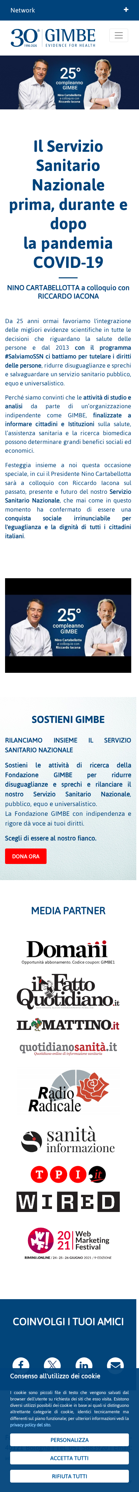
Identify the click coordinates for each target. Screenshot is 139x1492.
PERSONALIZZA (70, 1440)
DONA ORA (25, 856)
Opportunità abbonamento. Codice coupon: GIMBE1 (68, 962)
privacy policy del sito (30, 1424)
